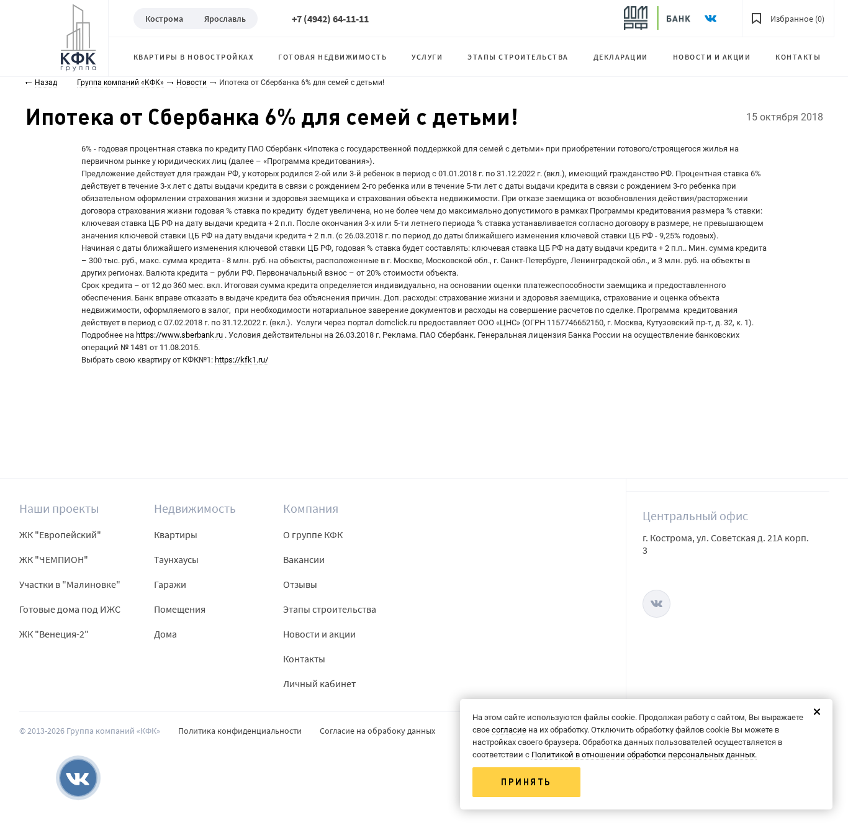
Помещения (179, 609)
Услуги (427, 56)
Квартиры (175, 534)
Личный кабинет (319, 683)
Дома (165, 634)
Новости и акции (712, 56)
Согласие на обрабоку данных (377, 730)
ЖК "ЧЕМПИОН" (53, 559)
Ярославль (225, 18)
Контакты (798, 56)
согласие (509, 729)
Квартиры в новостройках (193, 56)
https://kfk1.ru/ (241, 359)
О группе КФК (313, 534)
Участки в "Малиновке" (69, 584)
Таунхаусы (176, 559)
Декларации (620, 56)
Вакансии (304, 559)
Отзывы (300, 584)
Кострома (164, 18)
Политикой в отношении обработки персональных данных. (644, 754)
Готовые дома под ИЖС (69, 609)
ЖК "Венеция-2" (54, 634)
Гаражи (170, 584)
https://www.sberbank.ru (179, 335)
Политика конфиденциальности (240, 730)
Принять (526, 782)
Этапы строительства (518, 56)
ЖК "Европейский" (60, 534)
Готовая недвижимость (332, 56)
